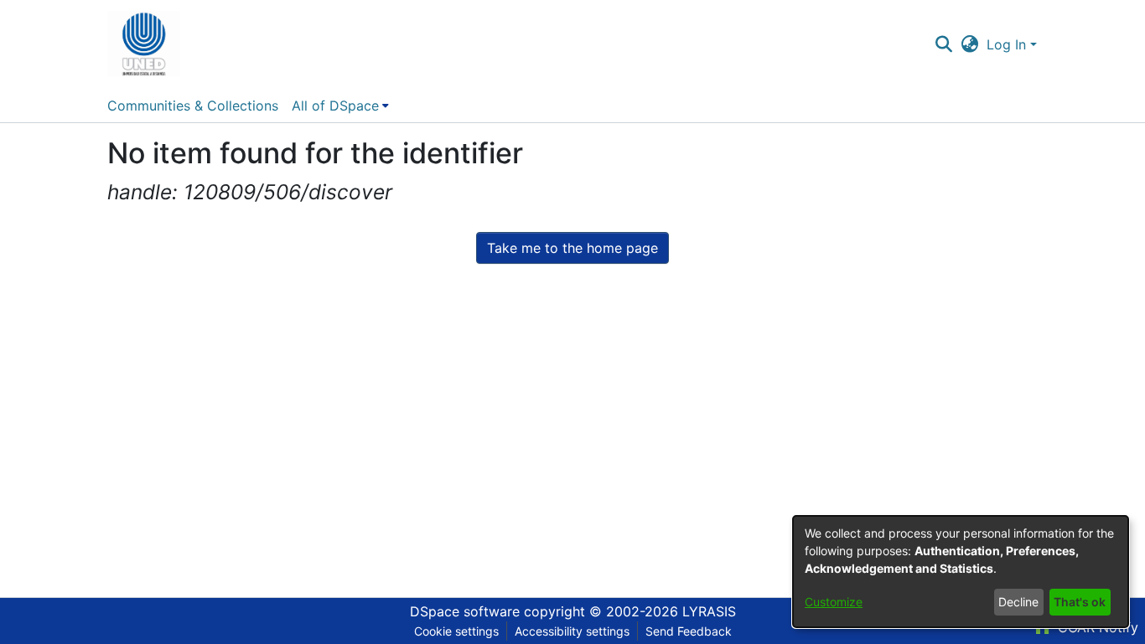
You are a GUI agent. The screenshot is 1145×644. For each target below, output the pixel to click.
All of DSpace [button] (335, 105)
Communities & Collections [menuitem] (192, 105)
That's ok (1080, 602)
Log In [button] (1008, 44)
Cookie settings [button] (456, 631)
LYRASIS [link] (709, 611)
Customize (834, 602)
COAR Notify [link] (1096, 627)
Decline (1018, 602)
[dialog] (960, 571)
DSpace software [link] (465, 611)
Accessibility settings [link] (572, 631)
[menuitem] (340, 105)
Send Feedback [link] (688, 631)
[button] (143, 44)
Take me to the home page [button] (572, 248)
